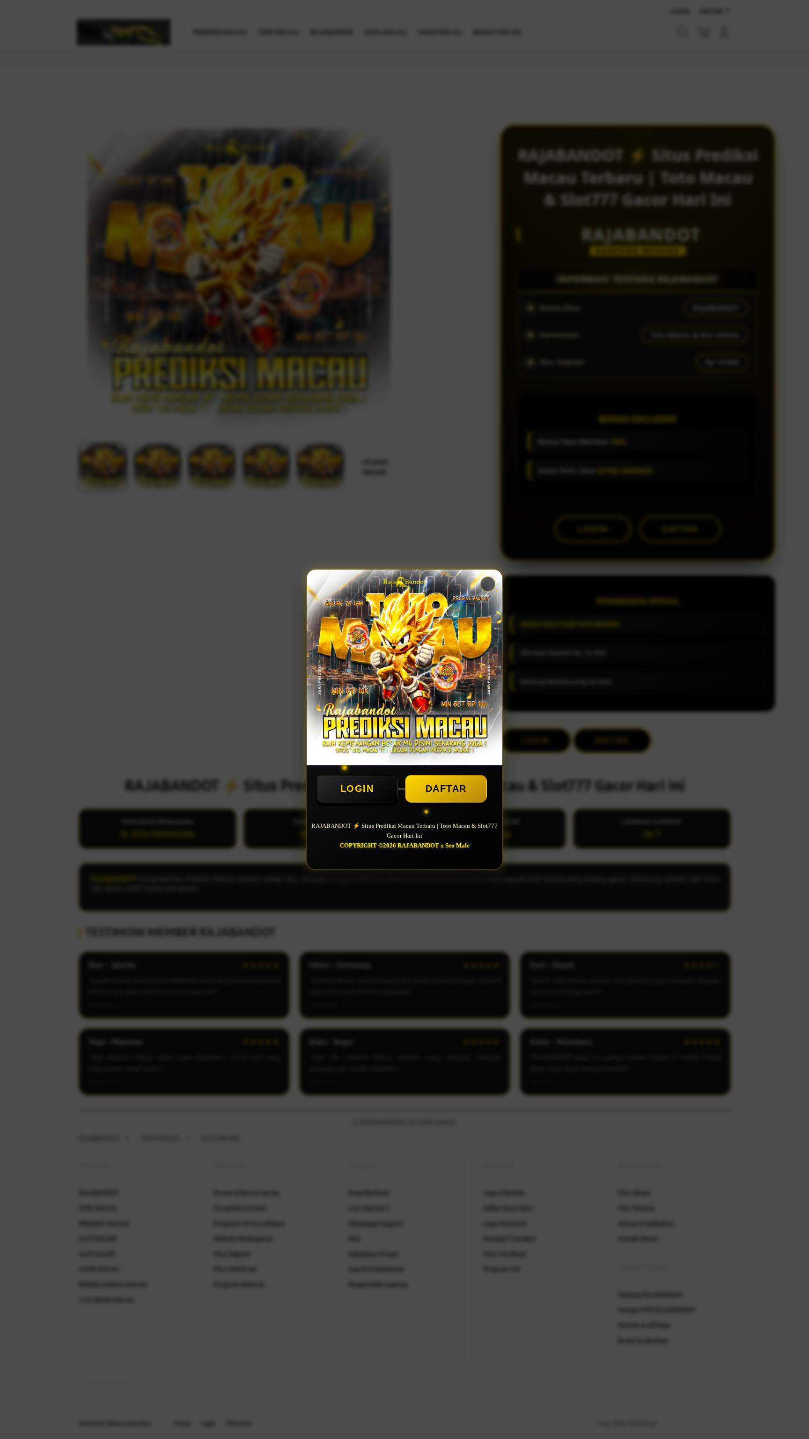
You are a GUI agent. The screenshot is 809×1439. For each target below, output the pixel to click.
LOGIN (357, 788)
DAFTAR (446, 788)
